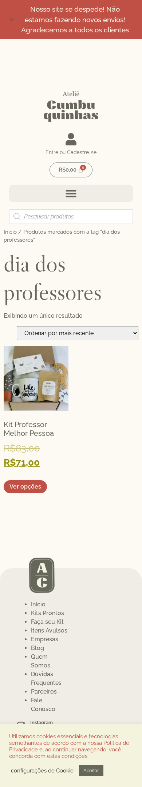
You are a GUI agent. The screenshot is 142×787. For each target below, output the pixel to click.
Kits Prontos (47, 613)
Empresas (44, 639)
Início (10, 232)
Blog (37, 648)
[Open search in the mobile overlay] (71, 216)
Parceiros (44, 691)
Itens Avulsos (49, 630)
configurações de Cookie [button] (42, 770)
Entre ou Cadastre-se (71, 152)
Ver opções (25, 486)
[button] (71, 193)
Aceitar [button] (91, 770)
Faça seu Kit (47, 621)
